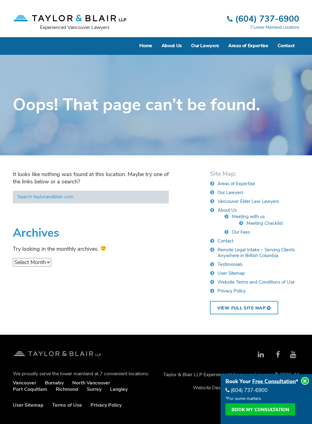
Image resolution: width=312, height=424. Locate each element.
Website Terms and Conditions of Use (256, 282)
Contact (286, 45)
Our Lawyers (205, 45)
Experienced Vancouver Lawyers (75, 27)
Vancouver (24, 383)
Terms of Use (67, 405)
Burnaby (54, 383)
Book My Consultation (260, 410)
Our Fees (241, 232)
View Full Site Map (242, 308)
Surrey (94, 389)
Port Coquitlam (30, 389)
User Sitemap (231, 273)
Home (145, 45)
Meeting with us (248, 217)
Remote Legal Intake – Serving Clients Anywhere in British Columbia (256, 253)
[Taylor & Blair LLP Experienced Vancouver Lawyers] (70, 15)
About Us (171, 45)
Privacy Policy (232, 291)
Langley (119, 389)
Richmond (67, 389)
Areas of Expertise (248, 45)
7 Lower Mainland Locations (274, 27)
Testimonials (230, 264)
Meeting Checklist (264, 223)
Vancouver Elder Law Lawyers (248, 201)
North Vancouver (91, 383)
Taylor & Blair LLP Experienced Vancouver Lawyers (57, 351)
